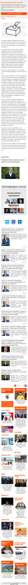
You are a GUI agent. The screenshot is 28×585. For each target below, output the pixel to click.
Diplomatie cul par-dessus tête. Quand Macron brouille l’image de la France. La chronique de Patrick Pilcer (12, 358)
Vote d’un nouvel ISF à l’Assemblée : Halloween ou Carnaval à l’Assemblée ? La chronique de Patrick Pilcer (13, 282)
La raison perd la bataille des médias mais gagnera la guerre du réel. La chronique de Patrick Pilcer (13, 297)
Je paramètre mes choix (10, 16)
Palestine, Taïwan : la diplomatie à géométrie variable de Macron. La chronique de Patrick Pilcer (14, 372)
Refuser (2, 16)
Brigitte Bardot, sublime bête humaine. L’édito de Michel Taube (7, 556)
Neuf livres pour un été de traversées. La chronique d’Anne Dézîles (7, 468)
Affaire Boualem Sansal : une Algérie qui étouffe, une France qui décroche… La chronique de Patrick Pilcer (12, 230)
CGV (20, 583)
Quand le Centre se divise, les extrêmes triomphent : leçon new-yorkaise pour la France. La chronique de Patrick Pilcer (12, 267)
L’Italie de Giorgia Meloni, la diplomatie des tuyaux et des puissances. (20, 577)
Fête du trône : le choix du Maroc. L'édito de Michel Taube (21, 402)
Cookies (16, 584)
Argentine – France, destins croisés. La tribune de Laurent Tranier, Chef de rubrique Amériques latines (20, 490)
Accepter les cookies (14, 13)
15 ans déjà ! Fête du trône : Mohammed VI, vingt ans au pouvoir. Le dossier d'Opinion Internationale (7, 487)
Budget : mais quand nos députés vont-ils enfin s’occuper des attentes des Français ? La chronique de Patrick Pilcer (13, 251)
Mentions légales (16, 583)
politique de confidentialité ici (7, 10)
